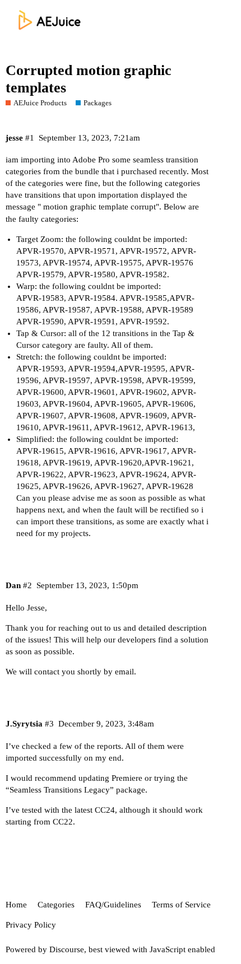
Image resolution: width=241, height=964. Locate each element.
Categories (56, 904)
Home (16, 904)
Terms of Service (181, 904)
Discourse (66, 949)
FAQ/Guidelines (113, 904)
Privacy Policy (31, 924)
